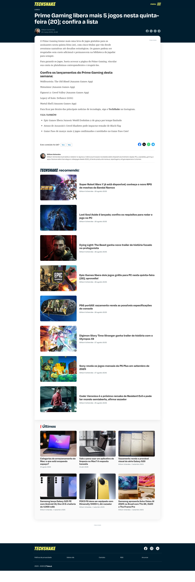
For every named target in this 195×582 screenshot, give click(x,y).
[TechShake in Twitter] (157, 548)
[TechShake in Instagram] (151, 548)
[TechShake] (45, 4)
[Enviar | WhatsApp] (155, 31)
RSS (121, 557)
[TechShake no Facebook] (145, 548)
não (69, 145)
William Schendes (54, 154)
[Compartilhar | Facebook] (147, 31)
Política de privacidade (43, 557)
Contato (102, 557)
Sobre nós (70, 557)
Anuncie (145, 557)
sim (63, 145)
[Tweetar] (151, 31)
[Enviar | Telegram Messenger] (159, 31)
